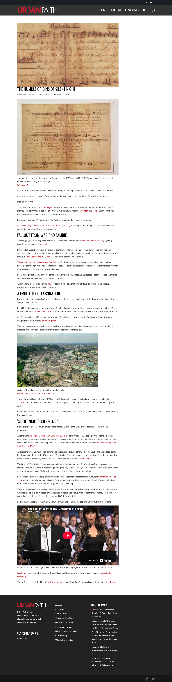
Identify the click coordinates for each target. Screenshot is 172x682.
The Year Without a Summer (39, 256)
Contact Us (22, 638)
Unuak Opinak (85, 458)
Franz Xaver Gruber (44, 311)
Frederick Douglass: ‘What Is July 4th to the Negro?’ (104, 613)
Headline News (62, 95)
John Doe (96, 658)
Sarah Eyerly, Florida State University (32, 95)
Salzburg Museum (25, 185)
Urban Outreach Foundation (67, 631)
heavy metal (82, 210)
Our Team (59, 609)
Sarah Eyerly (22, 573)
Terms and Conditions (64, 618)
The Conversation (54, 582)
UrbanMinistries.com (64, 622)
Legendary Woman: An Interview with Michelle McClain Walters (103, 661)
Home (103, 10)
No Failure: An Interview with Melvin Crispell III (104, 650)
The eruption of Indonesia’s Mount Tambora (37, 262)
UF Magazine (131, 10)
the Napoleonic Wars (91, 240)
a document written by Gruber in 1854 (47, 435)
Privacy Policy (61, 613)
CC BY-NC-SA (47, 393)
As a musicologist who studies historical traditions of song (43, 225)
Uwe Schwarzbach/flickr (28, 393)
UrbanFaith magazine (64, 640)
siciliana (21, 402)
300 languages (45, 207)
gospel (94, 210)
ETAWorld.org (61, 635)
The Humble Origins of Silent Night (46, 89)
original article (110, 582)
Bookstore (115, 10)
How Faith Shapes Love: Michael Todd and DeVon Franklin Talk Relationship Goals (105, 624)
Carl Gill (95, 632)
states (50, 283)
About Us (59, 605)
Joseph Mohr (44, 244)
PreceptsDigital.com (63, 627)
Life (145, 10)
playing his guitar (48, 320)
